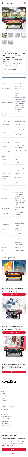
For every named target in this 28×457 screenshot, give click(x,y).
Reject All (14, 453)
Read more (10, 445)
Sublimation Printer (6, 416)
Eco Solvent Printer (8, 51)
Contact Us (4, 400)
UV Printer (4, 414)
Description (5, 79)
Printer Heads (5, 423)
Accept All (14, 449)
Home (2, 391)
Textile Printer (5, 428)
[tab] (14, 79)
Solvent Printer (5, 426)
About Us (3, 396)
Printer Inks (4, 421)
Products (3, 393)
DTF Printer (4, 410)
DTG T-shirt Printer (7, 412)
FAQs (2, 398)
